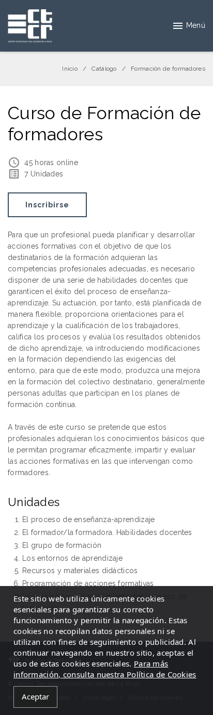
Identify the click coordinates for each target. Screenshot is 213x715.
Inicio (70, 68)
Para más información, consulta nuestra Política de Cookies (104, 668)
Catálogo (104, 68)
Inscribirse (47, 205)
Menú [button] (195, 25)
